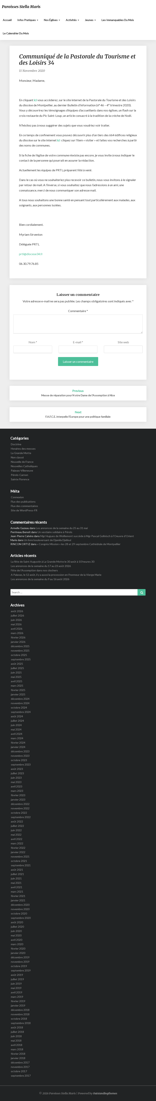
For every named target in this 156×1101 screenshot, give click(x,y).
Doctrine (16, 444)
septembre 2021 (21, 865)
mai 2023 (16, 782)
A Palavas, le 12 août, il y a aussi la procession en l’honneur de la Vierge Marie (56, 574)
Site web (123, 342)
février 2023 (18, 795)
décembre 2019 (20, 957)
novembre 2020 (20, 909)
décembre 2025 (20, 646)
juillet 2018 (17, 1031)
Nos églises (51, 20)
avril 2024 (16, 733)
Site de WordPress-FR (24, 510)
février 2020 (18, 948)
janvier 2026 (18, 641)
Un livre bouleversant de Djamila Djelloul (47, 540)
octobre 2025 (19, 655)
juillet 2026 (17, 615)
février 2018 (18, 1053)
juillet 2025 (17, 668)
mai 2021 (16, 882)
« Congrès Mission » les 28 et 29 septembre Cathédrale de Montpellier (78, 544)
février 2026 (18, 637)
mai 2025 (16, 676)
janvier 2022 (18, 852)
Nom (33, 342)
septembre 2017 (21, 1075)
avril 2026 (16, 628)
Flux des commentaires (24, 506)
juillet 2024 (17, 720)
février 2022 (18, 847)
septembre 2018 (21, 1023)
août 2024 (17, 716)
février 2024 (18, 742)
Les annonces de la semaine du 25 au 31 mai (62, 528)
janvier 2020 (18, 952)
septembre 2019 (21, 970)
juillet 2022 (17, 825)
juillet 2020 (17, 926)
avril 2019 (16, 992)
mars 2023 (17, 790)
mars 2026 (17, 633)
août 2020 (17, 922)
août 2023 (17, 768)
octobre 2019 (19, 966)
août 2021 (17, 869)
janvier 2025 (18, 694)
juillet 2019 (17, 979)
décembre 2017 (20, 1062)
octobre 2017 (19, 1071)
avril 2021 (16, 887)
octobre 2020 (19, 913)
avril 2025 (16, 681)
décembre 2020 (20, 904)
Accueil (7, 20)
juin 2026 (16, 619)
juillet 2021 (17, 874)
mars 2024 (17, 738)
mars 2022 (17, 843)
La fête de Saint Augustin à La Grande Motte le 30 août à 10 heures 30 (52, 561)
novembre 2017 (20, 1066)
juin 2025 (16, 672)
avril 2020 (16, 939)
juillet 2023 (17, 773)
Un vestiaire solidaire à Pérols (54, 532)
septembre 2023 (21, 764)
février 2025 (18, 690)
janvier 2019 (18, 1005)
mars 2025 (17, 685)
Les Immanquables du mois (118, 20)
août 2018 (17, 1027)
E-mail (78, 342)
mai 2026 (16, 624)
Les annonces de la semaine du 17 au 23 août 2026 (41, 566)
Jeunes (89, 20)
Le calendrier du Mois (16, 33)
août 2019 (17, 974)
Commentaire (78, 311)
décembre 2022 (20, 804)
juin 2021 (16, 878)
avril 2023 (16, 786)
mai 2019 (16, 988)
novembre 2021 (20, 856)
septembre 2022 (21, 817)
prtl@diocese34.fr (31, 254)
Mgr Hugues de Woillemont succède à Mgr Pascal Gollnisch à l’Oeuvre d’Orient (87, 536)
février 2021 (18, 896)
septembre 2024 (21, 711)
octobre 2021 (19, 860)
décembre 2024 (20, 698)
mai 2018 (16, 1040)
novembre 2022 (20, 808)
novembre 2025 (20, 650)
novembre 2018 (20, 1014)
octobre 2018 (19, 1018)
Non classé (17, 457)
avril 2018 (16, 1045)
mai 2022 (16, 834)
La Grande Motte (21, 453)
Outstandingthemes (105, 1093)
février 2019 (18, 1001)
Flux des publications (23, 501)
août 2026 (17, 611)
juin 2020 (16, 931)
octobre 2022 (19, 812)
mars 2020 (17, 944)
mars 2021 (17, 891)
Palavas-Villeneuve (22, 470)
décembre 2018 (20, 1009)
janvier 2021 (18, 900)
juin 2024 (16, 725)
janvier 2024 (18, 747)
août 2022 (17, 821)
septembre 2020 (21, 917)
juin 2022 (16, 830)
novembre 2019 (20, 961)
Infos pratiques (26, 20)
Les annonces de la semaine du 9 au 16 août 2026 (40, 579)
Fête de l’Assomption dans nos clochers (34, 570)
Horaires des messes (23, 448)
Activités (71, 20)
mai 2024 (16, 729)
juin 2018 (16, 1036)
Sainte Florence (20, 479)
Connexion (17, 497)
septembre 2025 (21, 659)
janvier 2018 (18, 1058)
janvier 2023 (18, 799)
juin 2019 (16, 983)
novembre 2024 (20, 703)
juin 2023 (16, 777)
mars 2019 (17, 996)
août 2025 (17, 663)
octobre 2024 (19, 707)
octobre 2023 (19, 760)
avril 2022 (16, 839)
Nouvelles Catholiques (24, 466)
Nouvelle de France (22, 461)
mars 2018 (17, 1049)
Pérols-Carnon (19, 474)
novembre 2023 (20, 755)
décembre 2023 (20, 751)
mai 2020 (16, 935)
